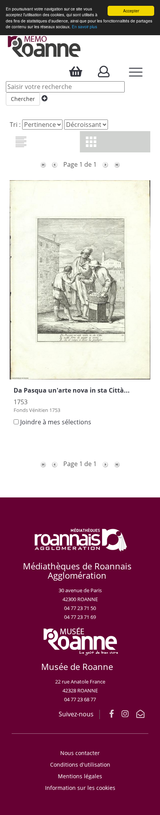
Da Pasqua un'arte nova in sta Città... (72, 390)
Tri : (15, 124)
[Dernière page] (117, 164)
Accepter (131, 11)
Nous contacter (80, 753)
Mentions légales (80, 776)
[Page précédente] (55, 164)
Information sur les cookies (80, 787)
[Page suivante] (105, 164)
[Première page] (43, 164)
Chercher (23, 99)
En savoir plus (84, 26)
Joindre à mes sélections (55, 422)
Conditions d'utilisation (80, 764)
